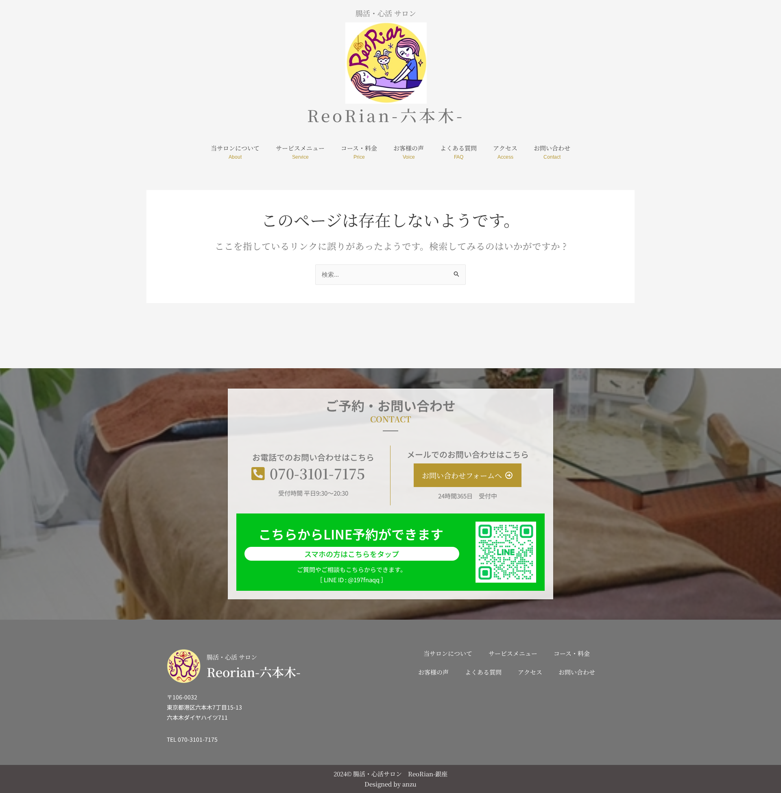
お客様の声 (408, 148)
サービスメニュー (300, 148)
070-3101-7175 (317, 473)
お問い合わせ (552, 148)
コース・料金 (359, 148)
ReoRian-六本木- (386, 115)
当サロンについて (235, 148)
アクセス (505, 148)
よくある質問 (458, 148)
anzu (409, 784)
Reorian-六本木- (254, 672)
